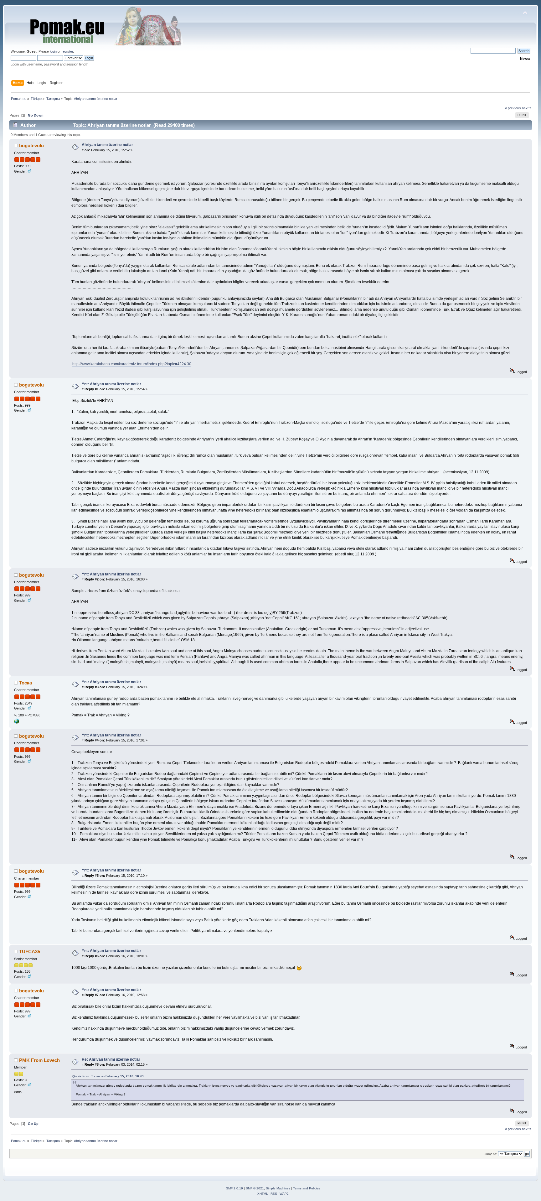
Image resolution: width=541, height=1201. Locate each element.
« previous (513, 108)
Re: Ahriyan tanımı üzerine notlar (111, 1059)
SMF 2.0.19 (234, 1188)
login (53, 51)
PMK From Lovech (39, 1060)
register (67, 51)
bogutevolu (31, 145)
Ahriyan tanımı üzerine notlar (107, 145)
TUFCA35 (29, 951)
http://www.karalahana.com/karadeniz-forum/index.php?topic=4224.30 (131, 364)
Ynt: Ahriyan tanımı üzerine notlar (111, 384)
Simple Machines (278, 1188)
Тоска (25, 682)
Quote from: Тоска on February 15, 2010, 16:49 (108, 1076)
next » (526, 108)
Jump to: (491, 1154)
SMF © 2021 (255, 1188)
